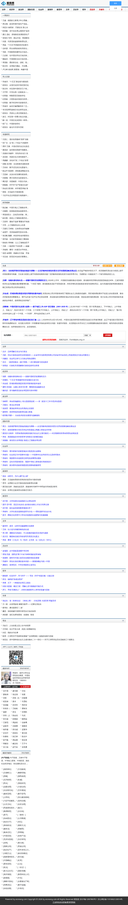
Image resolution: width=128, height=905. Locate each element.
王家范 (5, 722)
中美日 (20, 888)
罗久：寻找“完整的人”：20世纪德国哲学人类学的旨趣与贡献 (26, 590)
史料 (5, 843)
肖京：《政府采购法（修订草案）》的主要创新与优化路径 (25, 362)
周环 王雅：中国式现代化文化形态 (15, 146)
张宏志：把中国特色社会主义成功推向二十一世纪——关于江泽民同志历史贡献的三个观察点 (38, 639)
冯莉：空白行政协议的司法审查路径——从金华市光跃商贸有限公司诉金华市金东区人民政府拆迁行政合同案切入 (46, 355)
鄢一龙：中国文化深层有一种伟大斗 (16, 120)
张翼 (23, 694)
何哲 (5, 698)
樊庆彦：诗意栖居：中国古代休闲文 (16, 181)
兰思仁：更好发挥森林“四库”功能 (15, 139)
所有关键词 (25, 753)
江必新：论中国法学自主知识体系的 (16, 55)
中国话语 (7, 836)
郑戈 (14, 712)
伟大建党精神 (23, 797)
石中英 (5, 691)
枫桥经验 (21, 772)
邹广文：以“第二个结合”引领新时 (15, 143)
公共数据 (21, 818)
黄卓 (14, 701)
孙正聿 (15, 736)
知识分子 (7, 821)
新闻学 (50, 9)
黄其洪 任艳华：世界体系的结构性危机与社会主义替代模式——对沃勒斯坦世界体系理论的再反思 (40, 433)
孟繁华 (24, 729)
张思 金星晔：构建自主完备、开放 (15, 253)
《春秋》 (21, 814)
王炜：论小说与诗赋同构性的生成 (15, 529)
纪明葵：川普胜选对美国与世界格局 (16, 99)
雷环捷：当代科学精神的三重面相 (15, 239)
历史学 (75, 9)
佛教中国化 (8, 881)
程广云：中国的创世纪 (11, 123)
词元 (20, 821)
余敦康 (24, 747)
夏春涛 (5, 694)
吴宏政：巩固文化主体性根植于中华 (16, 157)
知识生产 (7, 850)
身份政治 (7, 825)
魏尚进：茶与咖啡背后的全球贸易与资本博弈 (20, 390)
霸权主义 (21, 825)
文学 (67, 9)
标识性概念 (22, 853)
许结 (23, 691)
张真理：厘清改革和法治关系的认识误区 (18, 408)
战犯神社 (7, 769)
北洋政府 (7, 779)
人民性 (6, 797)
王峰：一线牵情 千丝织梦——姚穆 (15, 246)
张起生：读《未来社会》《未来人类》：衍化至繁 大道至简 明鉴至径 (29, 600)
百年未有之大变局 (25, 850)
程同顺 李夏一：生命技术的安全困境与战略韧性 (21, 415)
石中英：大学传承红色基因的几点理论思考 (19, 501)
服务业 (6, 829)
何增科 (24, 712)
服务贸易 (7, 793)
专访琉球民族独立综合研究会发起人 (16, 109)
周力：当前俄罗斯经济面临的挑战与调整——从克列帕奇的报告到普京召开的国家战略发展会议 (40, 270)
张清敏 (5, 705)
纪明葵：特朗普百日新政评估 (13, 95)
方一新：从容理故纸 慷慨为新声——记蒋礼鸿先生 (22, 604)
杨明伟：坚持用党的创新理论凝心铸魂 (17, 412)
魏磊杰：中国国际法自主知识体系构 (16, 59)
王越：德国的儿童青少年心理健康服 (16, 20)
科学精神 (6, 203)
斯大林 (20, 843)
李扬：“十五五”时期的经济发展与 (15, 45)
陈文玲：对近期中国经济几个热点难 (16, 88)
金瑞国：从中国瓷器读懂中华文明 (15, 551)
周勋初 (15, 722)
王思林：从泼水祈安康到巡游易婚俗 (16, 174)
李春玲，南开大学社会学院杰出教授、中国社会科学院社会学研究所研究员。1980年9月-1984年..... (21, 678)
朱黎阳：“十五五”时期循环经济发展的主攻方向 (20, 380)
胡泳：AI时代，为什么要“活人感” (15, 476)
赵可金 (15, 747)
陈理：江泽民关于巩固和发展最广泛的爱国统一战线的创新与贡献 (27, 636)
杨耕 (5, 712)
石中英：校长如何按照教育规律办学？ (17, 508)
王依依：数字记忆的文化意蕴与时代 (16, 167)
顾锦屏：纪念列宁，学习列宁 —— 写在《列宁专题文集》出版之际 (28, 575)
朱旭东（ (6, 708)
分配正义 (7, 853)
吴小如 (5, 747)
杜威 (20, 779)
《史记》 (21, 867)
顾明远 (24, 719)
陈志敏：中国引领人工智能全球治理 (16, 207)
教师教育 (7, 811)
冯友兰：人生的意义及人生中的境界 (16, 625)
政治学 (21, 9)
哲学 (84, 9)
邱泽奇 (15, 705)
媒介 (20, 807)
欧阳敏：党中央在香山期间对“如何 (15, 31)
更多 (123, 349)
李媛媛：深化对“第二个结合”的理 (15, 160)
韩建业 (5, 743)
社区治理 (21, 804)
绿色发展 (7, 888)
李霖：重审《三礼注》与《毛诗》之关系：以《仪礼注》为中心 (27, 540)
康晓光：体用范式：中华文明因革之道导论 (19, 565)
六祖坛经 (21, 786)
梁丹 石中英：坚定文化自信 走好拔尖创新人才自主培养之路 (25, 504)
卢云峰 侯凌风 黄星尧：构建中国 (15, 69)
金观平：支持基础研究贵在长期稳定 (16, 232)
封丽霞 (24, 698)
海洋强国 (7, 874)
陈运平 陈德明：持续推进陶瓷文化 (15, 171)
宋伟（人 (6, 715)
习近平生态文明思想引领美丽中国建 (16, 195)
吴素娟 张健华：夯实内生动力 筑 (15, 153)
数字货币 (21, 793)
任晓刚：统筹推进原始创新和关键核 (16, 211)
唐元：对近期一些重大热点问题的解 (16, 116)
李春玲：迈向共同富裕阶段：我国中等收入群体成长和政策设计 (27, 461)
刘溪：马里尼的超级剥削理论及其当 (16, 41)
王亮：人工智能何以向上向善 (13, 225)
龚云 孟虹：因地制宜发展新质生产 (15, 34)
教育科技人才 (23, 874)
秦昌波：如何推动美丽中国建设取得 (16, 150)
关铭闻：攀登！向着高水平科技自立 (16, 249)
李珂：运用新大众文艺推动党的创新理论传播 (20, 483)
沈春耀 (15, 726)
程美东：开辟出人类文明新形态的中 (16, 113)
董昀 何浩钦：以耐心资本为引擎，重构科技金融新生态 (23, 387)
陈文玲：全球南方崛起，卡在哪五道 (16, 66)
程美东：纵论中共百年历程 (13, 127)
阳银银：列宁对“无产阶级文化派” (15, 185)
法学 (4, 9)
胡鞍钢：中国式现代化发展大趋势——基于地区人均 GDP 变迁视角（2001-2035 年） (36, 306)
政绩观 (6, 878)
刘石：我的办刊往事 (10, 632)
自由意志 (7, 818)
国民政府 (21, 776)
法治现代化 (8, 790)
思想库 (92, 9)
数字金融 (21, 885)
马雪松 (24, 701)
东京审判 (21, 839)
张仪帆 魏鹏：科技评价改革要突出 (15, 235)
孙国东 (15, 733)
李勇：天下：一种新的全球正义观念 (16, 583)
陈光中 (24, 736)
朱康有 (5, 736)
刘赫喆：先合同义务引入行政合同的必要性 (19, 358)
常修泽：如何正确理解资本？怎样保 (16, 106)
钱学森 (5, 729)
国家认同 (7, 846)
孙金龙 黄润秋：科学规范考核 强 (15, 188)
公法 (20, 864)
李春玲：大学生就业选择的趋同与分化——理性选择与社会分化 (27, 511)
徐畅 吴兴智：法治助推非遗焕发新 (15, 164)
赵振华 (5, 726)
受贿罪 (20, 829)
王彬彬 (15, 708)
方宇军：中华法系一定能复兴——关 (16, 92)
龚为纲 (15, 691)
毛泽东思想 (8, 839)
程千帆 (5, 740)
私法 (5, 867)
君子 (5, 814)
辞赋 (5, 776)
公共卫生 (7, 804)
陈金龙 (15, 715)
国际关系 (31, 9)
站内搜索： (8, 335)
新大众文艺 (8, 871)
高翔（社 (16, 698)
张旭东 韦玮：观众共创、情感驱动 (15, 38)
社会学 (41, 9)
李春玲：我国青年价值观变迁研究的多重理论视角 (21, 458)
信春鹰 (24, 722)
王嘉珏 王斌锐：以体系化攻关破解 (15, 228)
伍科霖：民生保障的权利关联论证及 (16, 48)
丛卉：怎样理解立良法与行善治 (14, 351)
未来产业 (21, 836)
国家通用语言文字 (11, 857)
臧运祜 (15, 743)
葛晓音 (24, 726)
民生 (5, 783)
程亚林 (5, 701)
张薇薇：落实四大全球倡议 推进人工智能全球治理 (22, 440)
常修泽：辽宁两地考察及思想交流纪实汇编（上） (22, 319)
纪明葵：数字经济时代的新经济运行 (16, 102)
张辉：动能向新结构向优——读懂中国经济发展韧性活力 (25, 280)
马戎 (23, 715)
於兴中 (5, 733)
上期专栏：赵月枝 (11, 686)
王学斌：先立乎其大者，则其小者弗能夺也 (19, 629)
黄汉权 (24, 733)
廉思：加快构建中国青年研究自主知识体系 (19, 611)
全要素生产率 (23, 881)
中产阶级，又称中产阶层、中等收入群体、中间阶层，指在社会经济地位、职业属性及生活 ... (15, 760)
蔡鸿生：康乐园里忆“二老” (12, 607)
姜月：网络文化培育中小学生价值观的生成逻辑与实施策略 (25, 515)
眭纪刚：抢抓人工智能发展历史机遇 (16, 218)
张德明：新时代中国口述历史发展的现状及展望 (20, 558)
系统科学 (21, 783)
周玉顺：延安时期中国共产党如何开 (16, 24)
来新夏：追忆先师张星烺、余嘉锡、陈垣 (18, 614)
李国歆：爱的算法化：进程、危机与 (16, 62)
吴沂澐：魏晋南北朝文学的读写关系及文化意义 (20, 536)
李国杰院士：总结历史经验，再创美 (16, 214)
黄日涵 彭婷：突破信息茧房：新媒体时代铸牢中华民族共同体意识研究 (29, 486)
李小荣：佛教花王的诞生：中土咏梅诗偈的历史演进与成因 (25, 533)
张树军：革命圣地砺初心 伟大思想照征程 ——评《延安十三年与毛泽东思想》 (32, 401)
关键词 (101, 9)
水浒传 (20, 811)
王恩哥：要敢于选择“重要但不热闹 (15, 221)
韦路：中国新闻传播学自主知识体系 (16, 52)
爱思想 (8, 3)
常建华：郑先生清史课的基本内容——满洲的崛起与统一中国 (26, 561)
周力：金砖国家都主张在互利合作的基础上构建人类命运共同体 (27, 430)
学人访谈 (6, 77)
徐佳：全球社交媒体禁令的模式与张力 (17, 490)
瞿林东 (24, 708)
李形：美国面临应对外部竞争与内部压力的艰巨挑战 (22, 437)
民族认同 (21, 846)
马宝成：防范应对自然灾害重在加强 (16, 256)
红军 (20, 860)
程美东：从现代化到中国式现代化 (15, 85)
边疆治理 (7, 786)
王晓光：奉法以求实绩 (11, 405)
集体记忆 (7, 832)
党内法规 (21, 800)
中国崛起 (7, 860)
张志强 (15, 694)
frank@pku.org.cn (77, 339)
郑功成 (15, 729)
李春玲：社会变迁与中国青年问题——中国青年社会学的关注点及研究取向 (31, 454)
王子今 (24, 743)
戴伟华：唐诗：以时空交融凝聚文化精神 (18, 526)
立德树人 (7, 772)
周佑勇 (15, 740)
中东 (20, 878)
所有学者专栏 (24, 668)
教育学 (59, 9)
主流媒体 (21, 769)
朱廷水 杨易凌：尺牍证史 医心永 (15, 27)
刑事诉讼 (7, 885)
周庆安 (24, 705)
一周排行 (6, 15)
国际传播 (21, 871)
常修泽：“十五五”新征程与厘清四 (15, 81)
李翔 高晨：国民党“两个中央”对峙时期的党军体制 (21, 554)
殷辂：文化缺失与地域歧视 (13, 192)
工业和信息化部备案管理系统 (64, 902)
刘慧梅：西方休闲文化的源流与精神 (16, 178)
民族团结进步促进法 (12, 807)
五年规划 (21, 790)
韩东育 (24, 740)
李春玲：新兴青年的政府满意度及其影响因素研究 (21, 465)
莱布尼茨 (7, 864)
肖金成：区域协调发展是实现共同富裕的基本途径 (22, 293)
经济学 (12, 9)
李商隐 (20, 832)
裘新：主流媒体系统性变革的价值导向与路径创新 (21, 479)
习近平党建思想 (10, 800)
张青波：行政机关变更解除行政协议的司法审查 (20, 365)
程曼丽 (15, 719)
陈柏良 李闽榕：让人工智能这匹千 (15, 242)
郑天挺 (5, 719)
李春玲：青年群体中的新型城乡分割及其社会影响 (21, 451)
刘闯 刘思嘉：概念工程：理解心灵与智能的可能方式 (22, 586)
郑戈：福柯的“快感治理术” (12, 579)
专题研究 (6, 134)
